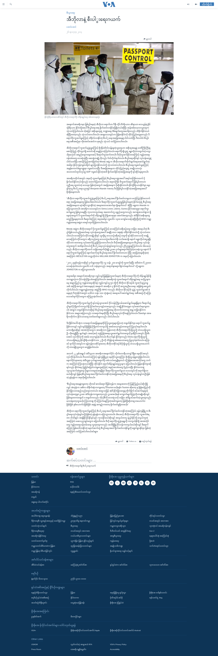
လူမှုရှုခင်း (74, 551)
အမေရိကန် (35, 492)
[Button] (147, 39)
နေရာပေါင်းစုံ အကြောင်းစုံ (159, 536)
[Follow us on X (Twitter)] (117, 483)
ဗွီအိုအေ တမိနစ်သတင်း (158, 593)
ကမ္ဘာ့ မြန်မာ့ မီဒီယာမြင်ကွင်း (41, 551)
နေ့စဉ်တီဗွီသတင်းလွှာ (39, 593)
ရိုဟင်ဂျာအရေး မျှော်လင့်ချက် (121, 551)
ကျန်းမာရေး (114, 541)
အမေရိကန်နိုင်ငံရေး (38, 536)
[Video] (196, 4)
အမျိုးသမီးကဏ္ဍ (116, 546)
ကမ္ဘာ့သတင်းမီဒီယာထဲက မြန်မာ (43, 546)
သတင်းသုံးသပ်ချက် (39, 526)
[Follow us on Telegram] (135, 483)
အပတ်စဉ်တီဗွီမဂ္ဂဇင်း (39, 603)
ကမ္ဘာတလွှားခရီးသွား (118, 526)
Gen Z (151, 531)
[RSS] (141, 483)
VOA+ (33, 630)
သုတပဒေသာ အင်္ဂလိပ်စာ (158, 565)
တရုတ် (34, 497)
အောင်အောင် (71, 27)
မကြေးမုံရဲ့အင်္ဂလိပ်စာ (79, 565)
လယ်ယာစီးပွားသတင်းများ (81, 536)
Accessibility (115, 649)
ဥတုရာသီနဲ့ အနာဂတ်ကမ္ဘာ (80, 521)
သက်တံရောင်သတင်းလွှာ (158, 546)
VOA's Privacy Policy (118, 644)
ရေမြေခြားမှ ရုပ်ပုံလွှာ (118, 593)
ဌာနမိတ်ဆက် (36, 617)
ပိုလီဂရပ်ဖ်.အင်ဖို (116, 598)
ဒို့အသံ (151, 541)
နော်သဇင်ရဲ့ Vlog (155, 598)
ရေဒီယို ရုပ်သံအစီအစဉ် (40, 598)
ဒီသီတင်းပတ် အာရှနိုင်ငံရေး (120, 531)
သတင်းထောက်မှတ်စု (39, 541)
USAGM (34, 644)
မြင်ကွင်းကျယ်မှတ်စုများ (119, 521)
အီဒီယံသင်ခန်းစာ (37, 565)
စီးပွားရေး (70, 13)
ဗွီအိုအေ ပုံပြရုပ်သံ (117, 603)
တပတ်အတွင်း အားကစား (80, 531)
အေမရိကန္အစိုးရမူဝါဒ (78, 649)
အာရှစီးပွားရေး (115, 536)
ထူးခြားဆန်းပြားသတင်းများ (81, 546)
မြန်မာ (33, 482)
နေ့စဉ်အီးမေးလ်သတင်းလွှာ (80, 492)
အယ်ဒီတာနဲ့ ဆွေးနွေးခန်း (40, 516)
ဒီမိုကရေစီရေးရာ (37, 531)
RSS (72, 482)
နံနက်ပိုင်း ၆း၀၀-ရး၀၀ (39, 579)
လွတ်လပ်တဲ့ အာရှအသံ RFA (81, 644)
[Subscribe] (153, 483)
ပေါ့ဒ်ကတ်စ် (74, 487)
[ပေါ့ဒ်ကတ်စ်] (147, 483)
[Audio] (188, 4)
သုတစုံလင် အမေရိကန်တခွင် (160, 526)
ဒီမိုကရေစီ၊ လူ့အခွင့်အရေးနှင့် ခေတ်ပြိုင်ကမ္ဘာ (48, 521)
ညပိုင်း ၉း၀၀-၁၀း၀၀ (78, 579)
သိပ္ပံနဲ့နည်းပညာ (76, 516)
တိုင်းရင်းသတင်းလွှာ (157, 516)
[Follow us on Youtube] (123, 483)
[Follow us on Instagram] (129, 483)
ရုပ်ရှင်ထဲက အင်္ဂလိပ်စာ (118, 565)
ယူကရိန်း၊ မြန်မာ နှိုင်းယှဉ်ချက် (82, 541)
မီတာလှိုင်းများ (76, 617)
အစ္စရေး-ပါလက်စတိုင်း (40, 502)
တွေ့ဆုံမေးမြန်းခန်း (78, 603)
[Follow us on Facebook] (111, 483)
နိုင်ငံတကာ (35, 487)
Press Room (36, 649)
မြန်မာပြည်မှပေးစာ (117, 516)
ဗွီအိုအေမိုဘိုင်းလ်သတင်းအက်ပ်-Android (125, 630)
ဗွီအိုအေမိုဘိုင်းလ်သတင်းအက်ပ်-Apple (85, 630)
